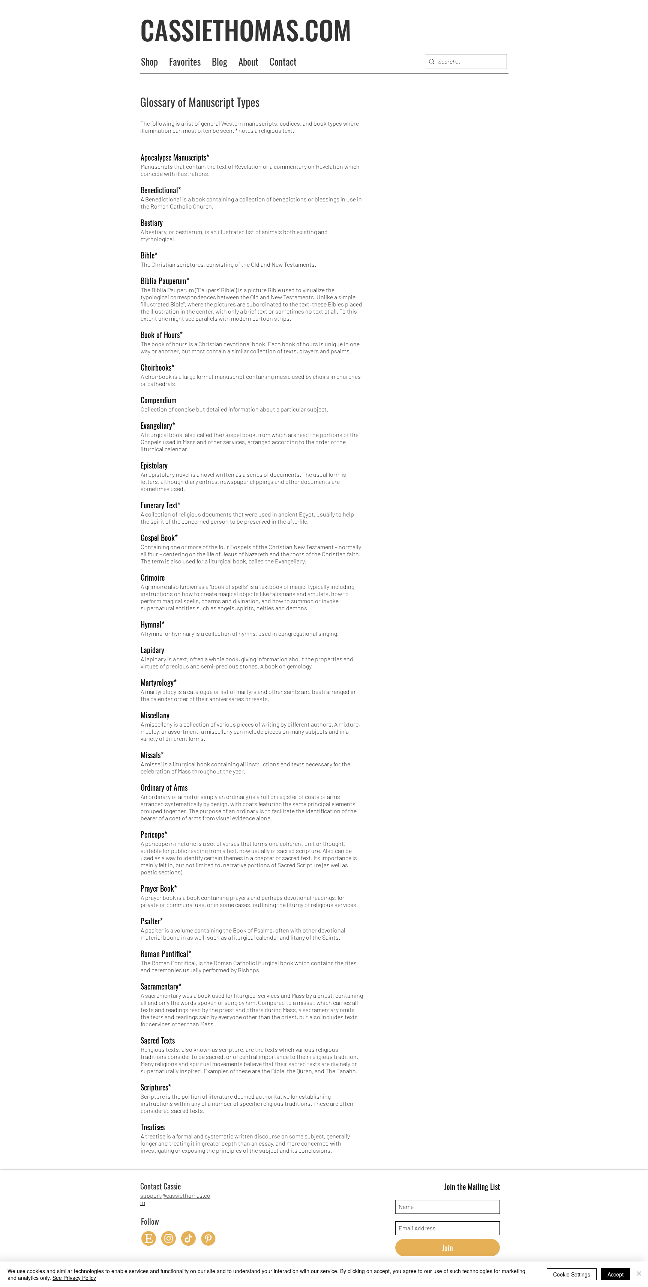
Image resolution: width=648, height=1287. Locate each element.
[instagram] (168, 1238)
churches (348, 376)
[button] (248, 61)
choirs (321, 376)
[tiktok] (188, 1238)
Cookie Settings (571, 1274)
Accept (616, 1274)
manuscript (230, 376)
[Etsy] (148, 1238)
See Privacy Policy (74, 1277)
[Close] (639, 1274)
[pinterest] (208, 1238)
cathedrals (161, 383)
